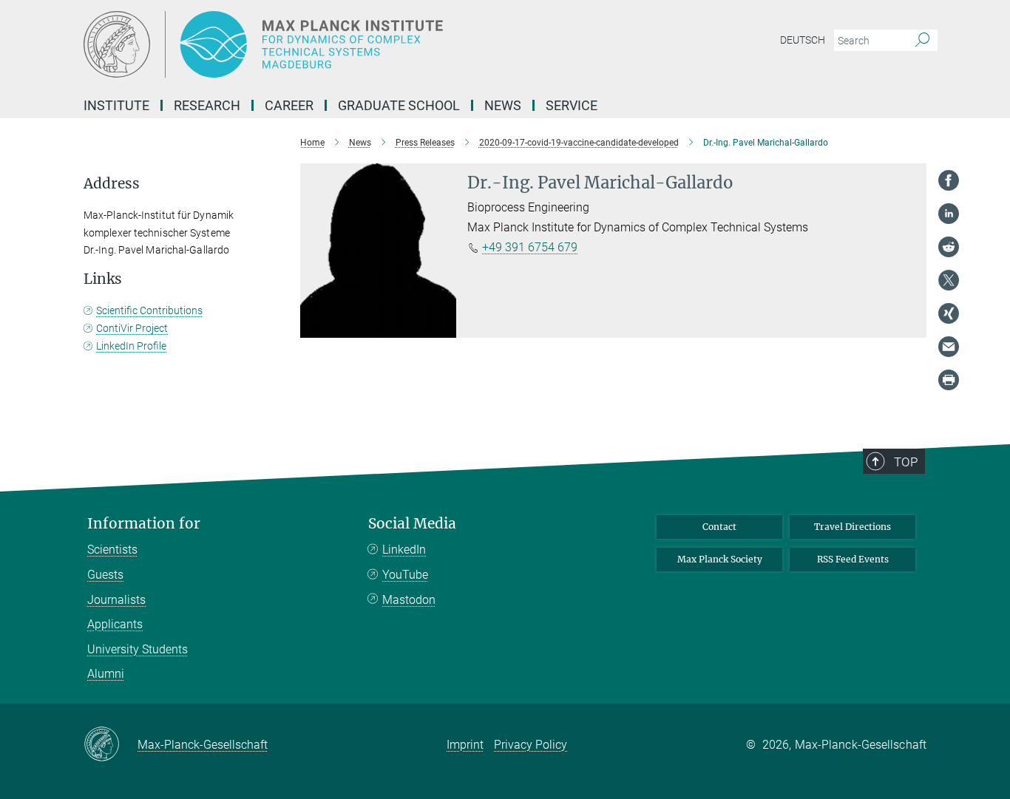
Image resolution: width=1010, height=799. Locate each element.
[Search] (922, 40)
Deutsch (802, 40)
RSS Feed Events (853, 559)
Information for (143, 523)
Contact (719, 526)
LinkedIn (404, 550)
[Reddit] (949, 247)
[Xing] (949, 313)
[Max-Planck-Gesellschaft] (111, 745)
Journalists (116, 600)
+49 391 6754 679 (529, 247)
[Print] (949, 380)
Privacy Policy (530, 745)
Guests (105, 575)
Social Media (412, 523)
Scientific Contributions (149, 310)
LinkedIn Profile (131, 346)
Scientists (112, 550)
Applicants (115, 624)
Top (906, 462)
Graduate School (399, 105)
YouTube (405, 575)
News (502, 105)
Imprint (465, 745)
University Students (137, 649)
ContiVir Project (132, 328)
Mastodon (408, 600)
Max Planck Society (719, 559)
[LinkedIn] (949, 214)
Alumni (105, 674)
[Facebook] (949, 180)
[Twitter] (949, 280)
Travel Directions (852, 526)
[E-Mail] (949, 347)
